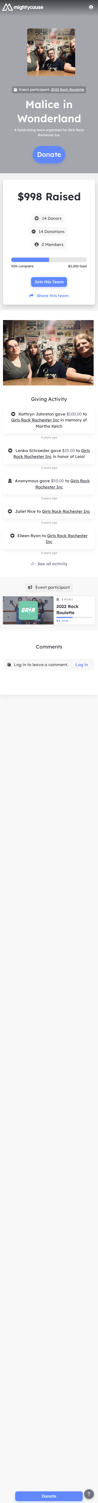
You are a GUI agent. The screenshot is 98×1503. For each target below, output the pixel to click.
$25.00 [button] (69, 450)
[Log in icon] (91, 7)
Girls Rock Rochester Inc (35, 420)
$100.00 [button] (74, 414)
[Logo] (23, 7)
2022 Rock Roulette (67, 89)
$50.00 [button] (58, 480)
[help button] (89, 1494)
